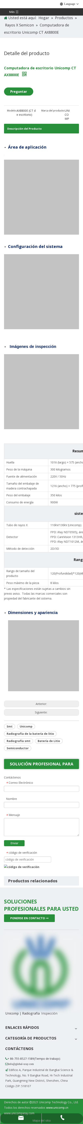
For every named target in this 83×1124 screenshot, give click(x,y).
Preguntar (18, 91)
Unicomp (26, 726)
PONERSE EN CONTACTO (28, 918)
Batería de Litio (49, 741)
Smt (9, 726)
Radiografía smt (18, 741)
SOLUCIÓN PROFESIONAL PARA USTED (41, 765)
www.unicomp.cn (57, 1107)
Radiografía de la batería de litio (30, 734)
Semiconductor (18, 748)
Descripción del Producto (24, 128)
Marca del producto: (53, 110)
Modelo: (12, 110)
